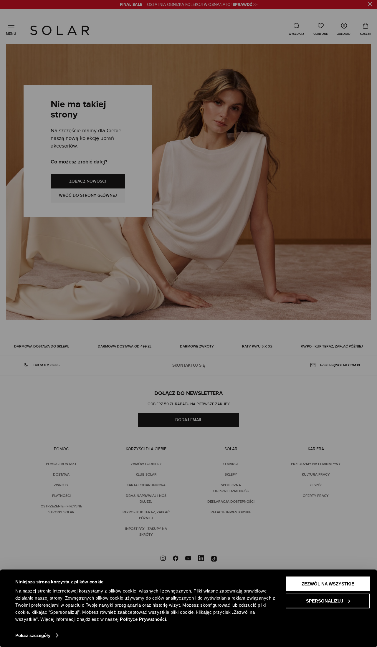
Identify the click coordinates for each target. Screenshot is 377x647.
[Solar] (59, 30)
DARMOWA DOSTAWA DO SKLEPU (42, 346)
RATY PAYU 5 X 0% (257, 346)
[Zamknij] (370, 5)
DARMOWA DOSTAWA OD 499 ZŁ (124, 346)
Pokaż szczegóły (32, 635)
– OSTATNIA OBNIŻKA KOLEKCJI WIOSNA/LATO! (188, 4)
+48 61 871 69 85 (46, 365)
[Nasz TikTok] (214, 558)
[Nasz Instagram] (163, 558)
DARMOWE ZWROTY (197, 346)
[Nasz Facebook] (175, 558)
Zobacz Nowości (87, 181)
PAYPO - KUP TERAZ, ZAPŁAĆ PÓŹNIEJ (332, 346)
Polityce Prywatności (143, 619)
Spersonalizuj (324, 600)
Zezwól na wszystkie (328, 583)
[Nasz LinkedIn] (201, 558)
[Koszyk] (365, 29)
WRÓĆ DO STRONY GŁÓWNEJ (88, 195)
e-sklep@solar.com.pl (340, 365)
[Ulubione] (320, 29)
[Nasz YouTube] (188, 558)
